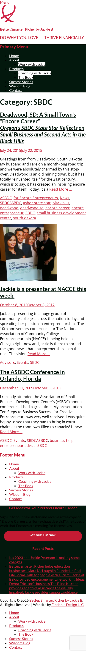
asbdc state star (37, 202)
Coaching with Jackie (34, 73)
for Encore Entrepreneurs (36, 197)
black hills (61, 202)
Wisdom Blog (19, 86)
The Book (25, 77)
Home (14, 55)
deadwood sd (32, 207)
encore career (57, 207)
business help (62, 440)
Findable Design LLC (67, 604)
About (14, 60)
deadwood (9, 207)
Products (16, 68)
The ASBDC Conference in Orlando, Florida (32, 375)
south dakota (24, 217)
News (64, 197)
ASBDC (6, 197)
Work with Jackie (31, 64)
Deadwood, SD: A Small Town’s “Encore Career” (43, 127)
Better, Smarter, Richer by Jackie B (26, 29)
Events (22, 362)
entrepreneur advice (18, 445)
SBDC (4, 202)
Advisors (7, 362)
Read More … (60, 189)
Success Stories (21, 81)
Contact (15, 90)
